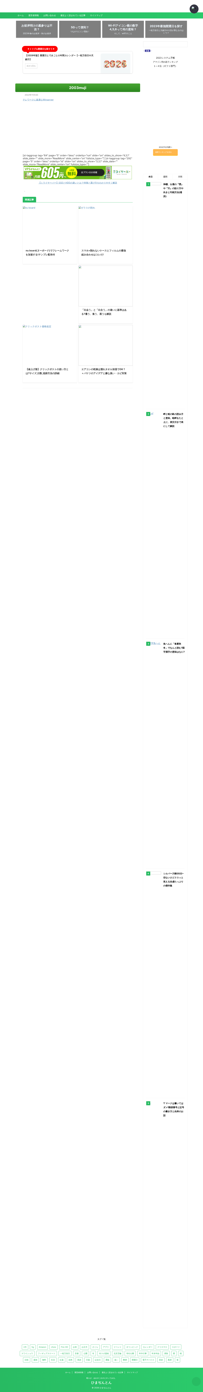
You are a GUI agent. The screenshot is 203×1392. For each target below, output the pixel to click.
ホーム (21, 15)
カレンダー (147, 1347)
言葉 (88, 1360)
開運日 (135, 1360)
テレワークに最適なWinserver (38, 99)
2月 (25, 1347)
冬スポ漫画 (104, 1353)
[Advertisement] (50, 292)
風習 (170, 1360)
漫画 (35, 1360)
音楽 (161, 1360)
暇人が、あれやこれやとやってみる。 (101, 1378)
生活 (53, 1360)
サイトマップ (96, 15)
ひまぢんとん (26, 8)
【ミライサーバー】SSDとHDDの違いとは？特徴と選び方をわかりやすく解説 (77, 182)
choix (53, 1347)
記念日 (98, 1360)
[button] (194, 8)
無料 (44, 1360)
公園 (85, 1353)
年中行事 (143, 1353)
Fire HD (64, 1347)
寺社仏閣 (130, 1353)
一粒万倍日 (65, 1353)
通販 (107, 1360)
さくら (95, 1347)
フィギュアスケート (46, 1353)
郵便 (125, 1360)
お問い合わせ (49, 15)
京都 (77, 1353)
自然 (70, 1360)
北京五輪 (117, 1353)
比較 (27, 1360)
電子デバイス (148, 1360)
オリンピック (132, 1347)
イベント (117, 1347)
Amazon (42, 1347)
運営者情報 (33, 15)
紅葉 (62, 1360)
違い (116, 1360)
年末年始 (155, 1353)
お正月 (84, 1347)
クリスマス (162, 1347)
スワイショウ (27, 1353)
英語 (79, 1360)
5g (33, 1347)
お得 (75, 1347)
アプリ (106, 1347)
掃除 (166, 1353)
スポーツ (176, 1347)
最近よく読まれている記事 (72, 15)
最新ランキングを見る (163, 152)
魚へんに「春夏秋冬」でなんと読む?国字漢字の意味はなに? (174, 647)
